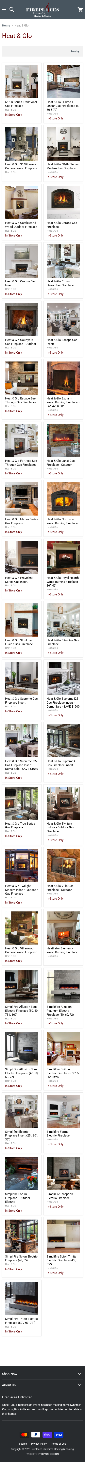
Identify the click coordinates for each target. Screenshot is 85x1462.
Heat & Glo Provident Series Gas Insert (19, 580)
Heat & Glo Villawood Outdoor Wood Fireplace (21, 950)
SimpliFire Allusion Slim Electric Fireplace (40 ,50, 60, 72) (21, 1073)
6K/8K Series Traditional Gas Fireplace (21, 104)
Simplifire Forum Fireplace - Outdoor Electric (17, 1198)
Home (6, 25)
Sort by (75, 51)
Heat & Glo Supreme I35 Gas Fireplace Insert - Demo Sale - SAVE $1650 (21, 765)
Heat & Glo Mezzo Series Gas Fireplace (21, 521)
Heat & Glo (10, 109)
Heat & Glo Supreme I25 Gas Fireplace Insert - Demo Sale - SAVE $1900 (63, 702)
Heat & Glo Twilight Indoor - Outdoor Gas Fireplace (60, 827)
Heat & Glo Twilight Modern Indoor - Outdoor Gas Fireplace (21, 889)
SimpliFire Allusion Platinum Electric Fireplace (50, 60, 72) (60, 1010)
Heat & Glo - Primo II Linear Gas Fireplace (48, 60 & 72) (63, 106)
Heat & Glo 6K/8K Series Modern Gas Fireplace (63, 166)
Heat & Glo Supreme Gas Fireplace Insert (21, 700)
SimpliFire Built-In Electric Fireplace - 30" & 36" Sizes (63, 1073)
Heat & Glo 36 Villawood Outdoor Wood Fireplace (21, 166)
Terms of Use (58, 1443)
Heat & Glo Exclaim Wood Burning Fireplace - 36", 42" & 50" (63, 402)
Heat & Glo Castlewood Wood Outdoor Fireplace (21, 225)
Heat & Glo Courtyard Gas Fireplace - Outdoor (20, 342)
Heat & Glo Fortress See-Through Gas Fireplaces (21, 463)
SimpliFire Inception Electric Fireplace (60, 1196)
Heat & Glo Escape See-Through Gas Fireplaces (20, 400)
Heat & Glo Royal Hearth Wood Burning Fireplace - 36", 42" (63, 581)
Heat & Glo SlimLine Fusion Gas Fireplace (19, 642)
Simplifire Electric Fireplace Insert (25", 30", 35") (21, 1135)
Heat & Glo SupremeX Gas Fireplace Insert (61, 763)
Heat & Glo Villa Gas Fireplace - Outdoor (60, 888)
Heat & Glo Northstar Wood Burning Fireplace (62, 521)
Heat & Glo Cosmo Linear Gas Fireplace (60, 283)
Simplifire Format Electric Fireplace (58, 1133)
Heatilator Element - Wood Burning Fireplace (62, 950)
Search (23, 1443)
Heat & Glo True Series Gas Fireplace (20, 825)
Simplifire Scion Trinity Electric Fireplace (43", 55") (61, 1260)
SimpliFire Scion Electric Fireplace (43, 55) (21, 1258)
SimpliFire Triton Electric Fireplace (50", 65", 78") (21, 1321)
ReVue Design (42, 1454)
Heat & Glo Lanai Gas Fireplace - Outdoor (61, 463)
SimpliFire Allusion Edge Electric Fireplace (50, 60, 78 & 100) (21, 1010)
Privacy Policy (39, 1443)
